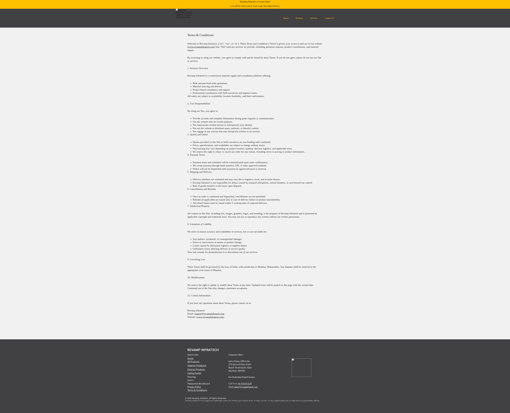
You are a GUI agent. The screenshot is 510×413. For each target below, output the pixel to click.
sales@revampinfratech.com (246, 387)
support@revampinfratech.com (209, 313)
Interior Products (196, 365)
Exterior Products (196, 369)
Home (190, 358)
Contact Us (329, 18)
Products (299, 18)
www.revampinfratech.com (201, 47)
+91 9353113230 (244, 383)
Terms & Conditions (197, 390)
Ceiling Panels (194, 373)
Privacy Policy (194, 386)
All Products (193, 361)
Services (313, 18)
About (285, 18)
